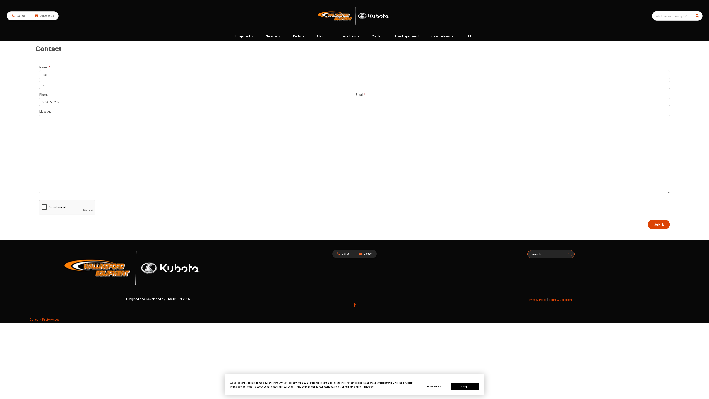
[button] (18, 16)
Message (45, 111)
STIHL (470, 36)
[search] (697, 16)
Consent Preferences (44, 319)
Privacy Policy (538, 299)
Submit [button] (659, 224)
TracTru (171, 299)
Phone (43, 94)
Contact (377, 36)
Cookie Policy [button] (294, 387)
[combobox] (677, 15)
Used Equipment (407, 36)
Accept (465, 386)
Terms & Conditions (561, 299)
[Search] (570, 254)
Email (366, 94)
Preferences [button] (369, 387)
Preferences (434, 386)
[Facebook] (354, 304)
